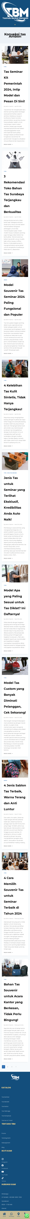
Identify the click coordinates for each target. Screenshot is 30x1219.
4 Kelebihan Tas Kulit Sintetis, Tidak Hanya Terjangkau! (15, 397)
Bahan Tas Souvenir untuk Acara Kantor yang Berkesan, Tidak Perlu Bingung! (13, 1002)
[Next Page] (16, 1066)
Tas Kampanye (6, 1116)
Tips (5, 66)
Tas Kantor (5, 1106)
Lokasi (18, 1216)
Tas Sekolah (5, 1102)
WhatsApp (11, 1216)
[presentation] (15, 55)
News (5, 279)
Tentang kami (6, 1138)
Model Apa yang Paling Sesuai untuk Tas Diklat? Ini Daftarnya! (14, 602)
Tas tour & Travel (7, 1120)
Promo (4, 1133)
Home (4, 1216)
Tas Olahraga (6, 1111)
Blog (3, 1147)
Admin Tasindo (9, 106)
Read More (8, 144)
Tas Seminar (5, 1097)
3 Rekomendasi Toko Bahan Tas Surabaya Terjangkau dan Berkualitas (14, 194)
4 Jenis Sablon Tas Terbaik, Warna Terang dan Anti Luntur (15, 797)
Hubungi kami (6, 1143)
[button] (15, 25)
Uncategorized (12, 472)
